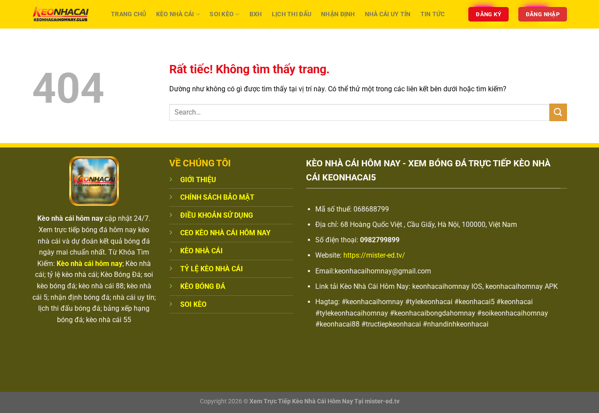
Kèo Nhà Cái (175, 14)
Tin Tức (433, 14)
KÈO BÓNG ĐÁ (202, 286)
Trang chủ (128, 14)
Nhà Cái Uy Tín (388, 14)
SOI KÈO (193, 304)
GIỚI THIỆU (198, 180)
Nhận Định (338, 14)
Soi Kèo (222, 14)
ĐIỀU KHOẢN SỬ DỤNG (216, 215)
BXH (256, 14)
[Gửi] (558, 112)
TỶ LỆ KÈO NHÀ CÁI (211, 269)
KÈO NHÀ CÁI (201, 251)
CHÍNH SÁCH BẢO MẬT (217, 197)
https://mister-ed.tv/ (374, 255)
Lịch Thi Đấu (291, 14)
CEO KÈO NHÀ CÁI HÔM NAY (225, 233)
